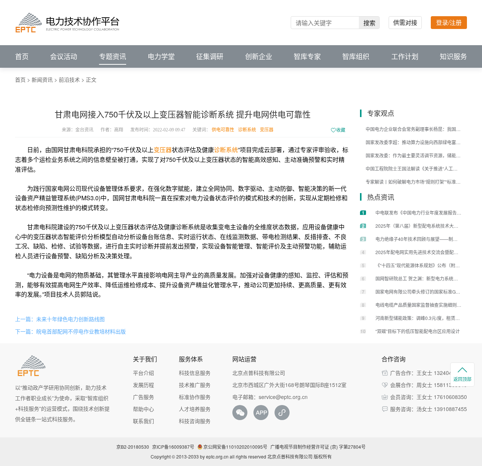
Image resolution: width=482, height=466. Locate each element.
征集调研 (209, 56)
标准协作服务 (194, 397)
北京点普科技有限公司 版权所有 (299, 456)
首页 (22, 56)
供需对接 (405, 22)
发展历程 (143, 384)
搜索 (369, 22)
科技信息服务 (194, 372)
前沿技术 (69, 79)
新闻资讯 (42, 79)
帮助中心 (143, 409)
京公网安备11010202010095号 (235, 446)
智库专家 (307, 56)
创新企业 (258, 56)
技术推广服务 (194, 384)
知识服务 (453, 56)
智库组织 (355, 56)
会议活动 (63, 56)
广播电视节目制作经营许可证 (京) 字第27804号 (318, 446)
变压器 (266, 129)
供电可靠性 (223, 129)
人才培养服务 (194, 409)
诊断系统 (247, 129)
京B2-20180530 (132, 446)
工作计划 (404, 56)
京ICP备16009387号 (173, 446)
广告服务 (143, 397)
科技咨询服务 (194, 421)
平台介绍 (143, 372)
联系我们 (143, 421)
